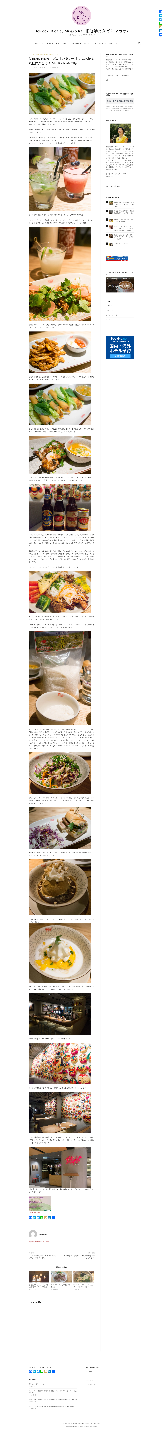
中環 (38, 54)
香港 (36, 43)
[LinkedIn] (161, 31)
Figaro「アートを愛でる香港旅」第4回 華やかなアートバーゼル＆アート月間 (53, 1399)
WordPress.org (110, 320)
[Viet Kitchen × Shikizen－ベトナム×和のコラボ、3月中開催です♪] (83, 1276)
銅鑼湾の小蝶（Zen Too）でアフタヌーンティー (123, 220)
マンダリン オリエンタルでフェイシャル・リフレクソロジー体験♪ (44, 1257)
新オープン (102, 43)
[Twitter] (161, 19)
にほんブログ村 (34, 1212)
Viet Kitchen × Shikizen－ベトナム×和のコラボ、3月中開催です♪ (83, 1286)
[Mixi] (161, 27)
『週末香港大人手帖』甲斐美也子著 (117, 75)
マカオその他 (46, 43)
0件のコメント (57, 68)
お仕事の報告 (74, 43)
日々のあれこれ (89, 43)
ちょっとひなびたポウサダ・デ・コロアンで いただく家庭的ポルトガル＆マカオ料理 (123, 228)
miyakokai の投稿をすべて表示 (39, 1242)
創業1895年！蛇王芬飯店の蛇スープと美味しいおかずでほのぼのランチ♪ (124, 204)
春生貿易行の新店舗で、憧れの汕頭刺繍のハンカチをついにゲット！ (124, 213)
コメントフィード (111, 315)
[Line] (161, 23)
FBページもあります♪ (113, 186)
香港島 (46, 54)
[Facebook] (161, 12)
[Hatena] (161, 15)
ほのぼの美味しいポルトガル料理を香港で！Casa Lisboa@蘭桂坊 (38, 1286)
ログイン (109, 306)
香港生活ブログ (54, 54)
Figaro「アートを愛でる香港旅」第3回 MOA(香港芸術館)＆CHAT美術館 (51, 1406)
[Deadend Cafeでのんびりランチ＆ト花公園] (61, 1276)
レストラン (32, 54)
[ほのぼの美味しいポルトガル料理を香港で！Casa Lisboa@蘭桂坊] (39, 1276)
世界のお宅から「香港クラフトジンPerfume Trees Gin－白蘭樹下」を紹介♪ (124, 237)
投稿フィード (110, 310)
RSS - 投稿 (89, 1371)
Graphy (86, 1426)
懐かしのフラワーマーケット (38, 1384)
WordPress (75, 1426)
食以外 (63, 43)
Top (158, 1426)
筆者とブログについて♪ (117, 43)
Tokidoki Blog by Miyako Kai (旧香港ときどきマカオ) (81, 31)
